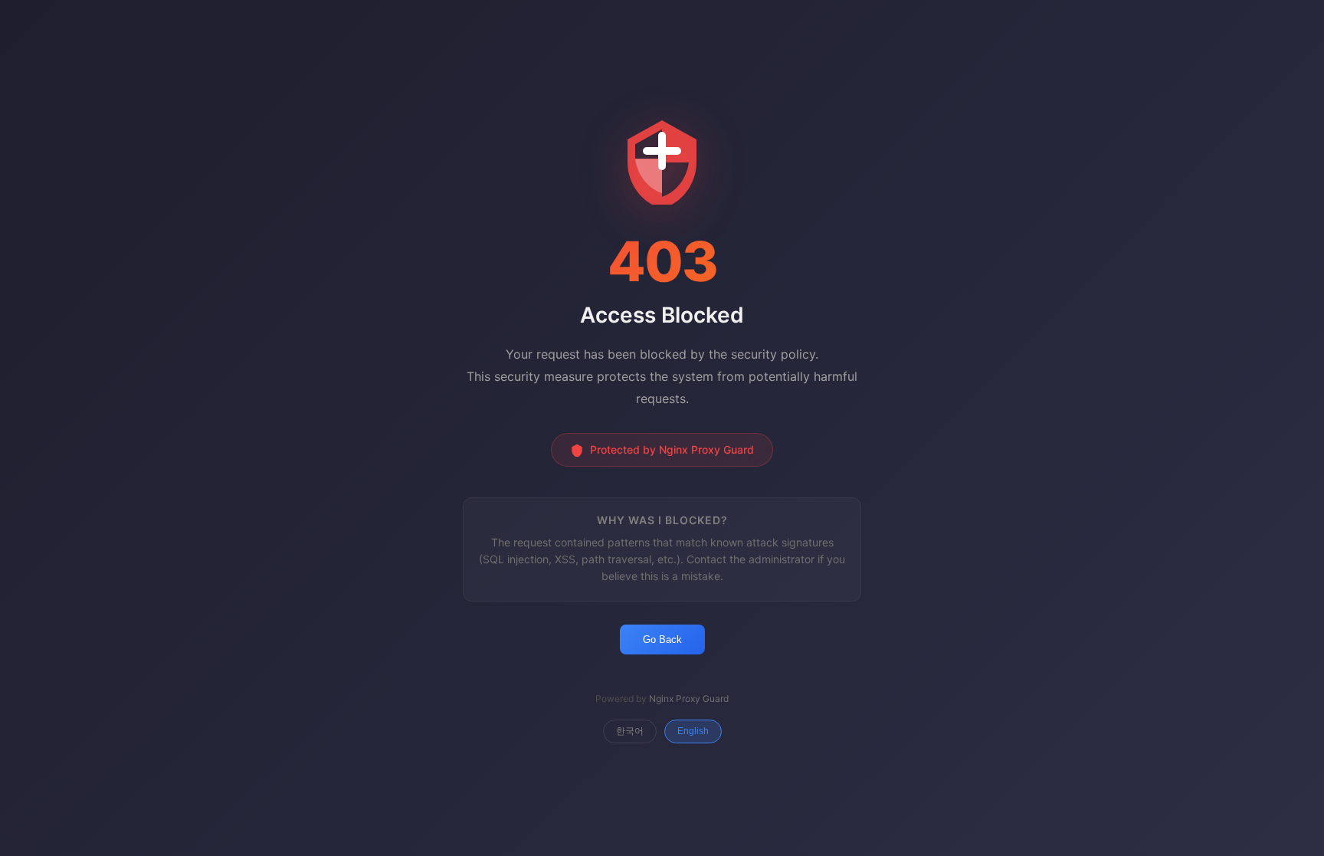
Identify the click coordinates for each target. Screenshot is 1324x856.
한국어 (630, 731)
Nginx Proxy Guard (689, 698)
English (693, 731)
